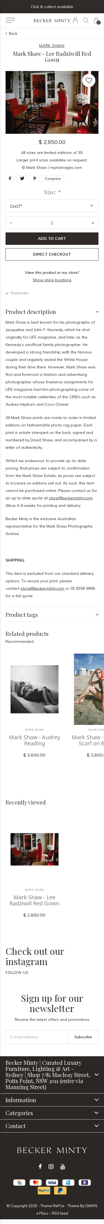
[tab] (52, 312)
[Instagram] (51, 1166)
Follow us (17, 972)
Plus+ (44, 1213)
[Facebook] (40, 1166)
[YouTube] (62, 1166)
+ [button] (92, 223)
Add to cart (52, 238)
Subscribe (83, 1036)
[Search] (85, 20)
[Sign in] (75, 20)
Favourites (88, 80)
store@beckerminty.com (71, 498)
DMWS (91, 1206)
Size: (52, 192)
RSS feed (60, 1213)
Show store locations (52, 279)
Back (13, 33)
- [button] (11, 223)
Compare (53, 178)
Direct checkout (52, 254)
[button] (10, 20)
